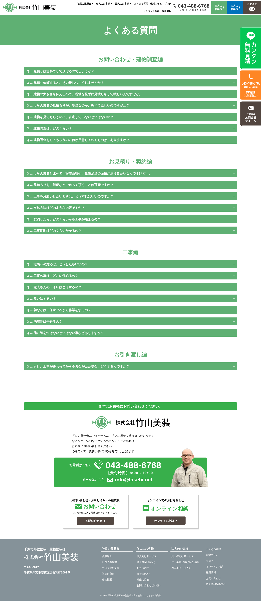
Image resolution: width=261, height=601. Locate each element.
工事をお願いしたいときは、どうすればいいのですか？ (73, 196)
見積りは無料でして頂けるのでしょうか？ (64, 71)
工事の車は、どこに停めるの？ (56, 276)
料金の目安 (143, 579)
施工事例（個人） (147, 562)
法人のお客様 (122, 3)
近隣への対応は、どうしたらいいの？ (61, 264)
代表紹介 (107, 556)
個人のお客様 (103, 3)
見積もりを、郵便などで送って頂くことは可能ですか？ (73, 185)
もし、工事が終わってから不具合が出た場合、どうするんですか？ (81, 366)
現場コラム (156, 3)
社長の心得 (108, 573)
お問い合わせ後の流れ (149, 585)
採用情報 (166, 11)
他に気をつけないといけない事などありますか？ (69, 333)
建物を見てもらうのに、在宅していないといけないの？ (73, 117)
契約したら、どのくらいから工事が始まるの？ (67, 219)
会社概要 (107, 579)
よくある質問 (141, 3)
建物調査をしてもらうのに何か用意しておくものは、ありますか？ (81, 140)
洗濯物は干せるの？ (48, 321)
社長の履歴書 (84, 3)
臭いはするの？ (45, 298)
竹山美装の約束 (110, 567)
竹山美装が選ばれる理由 (185, 562)
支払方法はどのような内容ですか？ (59, 208)
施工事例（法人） (181, 567)
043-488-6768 (193, 6)
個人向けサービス (147, 556)
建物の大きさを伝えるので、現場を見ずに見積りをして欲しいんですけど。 (88, 94)
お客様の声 (143, 567)
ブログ (167, 3)
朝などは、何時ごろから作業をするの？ (62, 310)
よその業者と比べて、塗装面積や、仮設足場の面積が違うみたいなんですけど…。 (93, 173)
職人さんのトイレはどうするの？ (57, 287)
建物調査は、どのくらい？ (53, 128)
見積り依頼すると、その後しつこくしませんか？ (69, 83)
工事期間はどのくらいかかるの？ (57, 230)
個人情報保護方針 (216, 584)
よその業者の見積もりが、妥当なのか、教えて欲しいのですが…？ (81, 105)
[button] (130, 71)
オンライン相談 (151, 11)
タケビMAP (143, 573)
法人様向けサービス (182, 556)
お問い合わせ (213, 578)
